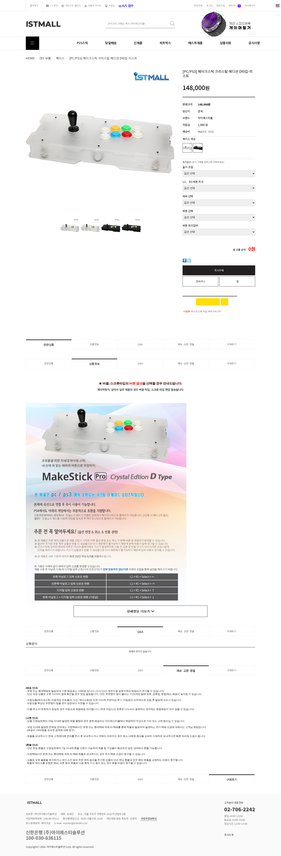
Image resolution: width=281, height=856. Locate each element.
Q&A (140, 344)
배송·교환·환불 (186, 344)
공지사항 (254, 43)
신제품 (138, 43)
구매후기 (231, 344)
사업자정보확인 (149, 818)
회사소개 (228, 835)
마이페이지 (250, 6)
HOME (30, 58)
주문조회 (198, 6)
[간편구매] (208, 302)
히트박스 (165, 43)
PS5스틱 (82, 43)
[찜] (232, 302)
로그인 (209, 6)
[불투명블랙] (198, 148)
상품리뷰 (225, 43)
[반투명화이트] (187, 148)
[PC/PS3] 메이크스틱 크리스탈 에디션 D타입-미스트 (103, 58)
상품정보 (94, 344)
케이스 (60, 58)
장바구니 (234, 6)
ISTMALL (43, 24)
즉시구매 (219, 270)
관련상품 (48, 345)
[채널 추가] (224, 302)
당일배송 (111, 43)
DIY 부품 (45, 58)
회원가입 (220, 6)
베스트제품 (195, 43)
